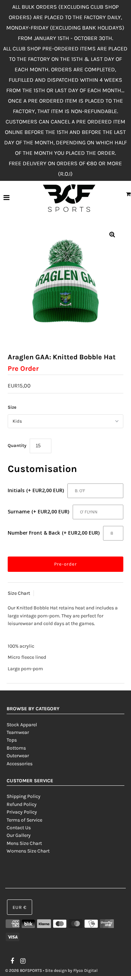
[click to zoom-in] (112, 235)
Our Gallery (19, 835)
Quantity (17, 445)
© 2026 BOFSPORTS (23, 970)
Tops (12, 740)
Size (12, 407)
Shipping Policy (24, 796)
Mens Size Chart (24, 843)
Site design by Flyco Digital (71, 970)
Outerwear (18, 756)
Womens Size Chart (28, 851)
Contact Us (19, 828)
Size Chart (19, 593)
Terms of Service (24, 820)
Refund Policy (22, 804)
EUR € (20, 907)
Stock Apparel (22, 725)
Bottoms (16, 748)
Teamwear (18, 732)
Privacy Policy (22, 812)
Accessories (19, 764)
